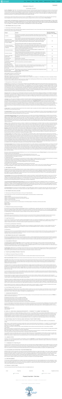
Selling (37, 2)
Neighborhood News (47, 1)
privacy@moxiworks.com (25, 245)
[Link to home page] (5, 1)
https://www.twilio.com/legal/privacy (29, 179)
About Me (41, 2)
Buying (33, 2)
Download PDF (55, 5)
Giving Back (59, 2)
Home (25, 1)
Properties (29, 2)
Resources (54, 2)
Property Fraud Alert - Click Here (31, 376)
